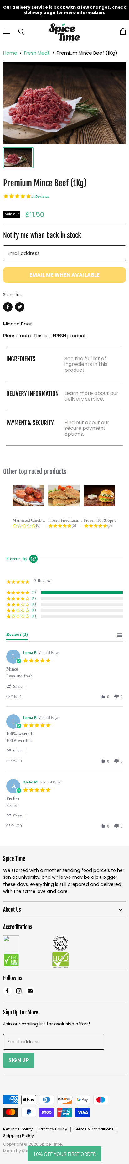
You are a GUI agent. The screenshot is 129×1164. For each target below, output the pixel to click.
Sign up (18, 1060)
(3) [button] (34, 592)
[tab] (17, 636)
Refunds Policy (18, 1129)
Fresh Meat (37, 52)
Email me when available (64, 274)
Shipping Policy (18, 1136)
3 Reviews (40, 196)
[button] (17, 686)
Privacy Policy (53, 1129)
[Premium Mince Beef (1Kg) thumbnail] (18, 158)
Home (10, 52)
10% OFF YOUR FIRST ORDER (64, 1154)
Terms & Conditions (94, 1129)
